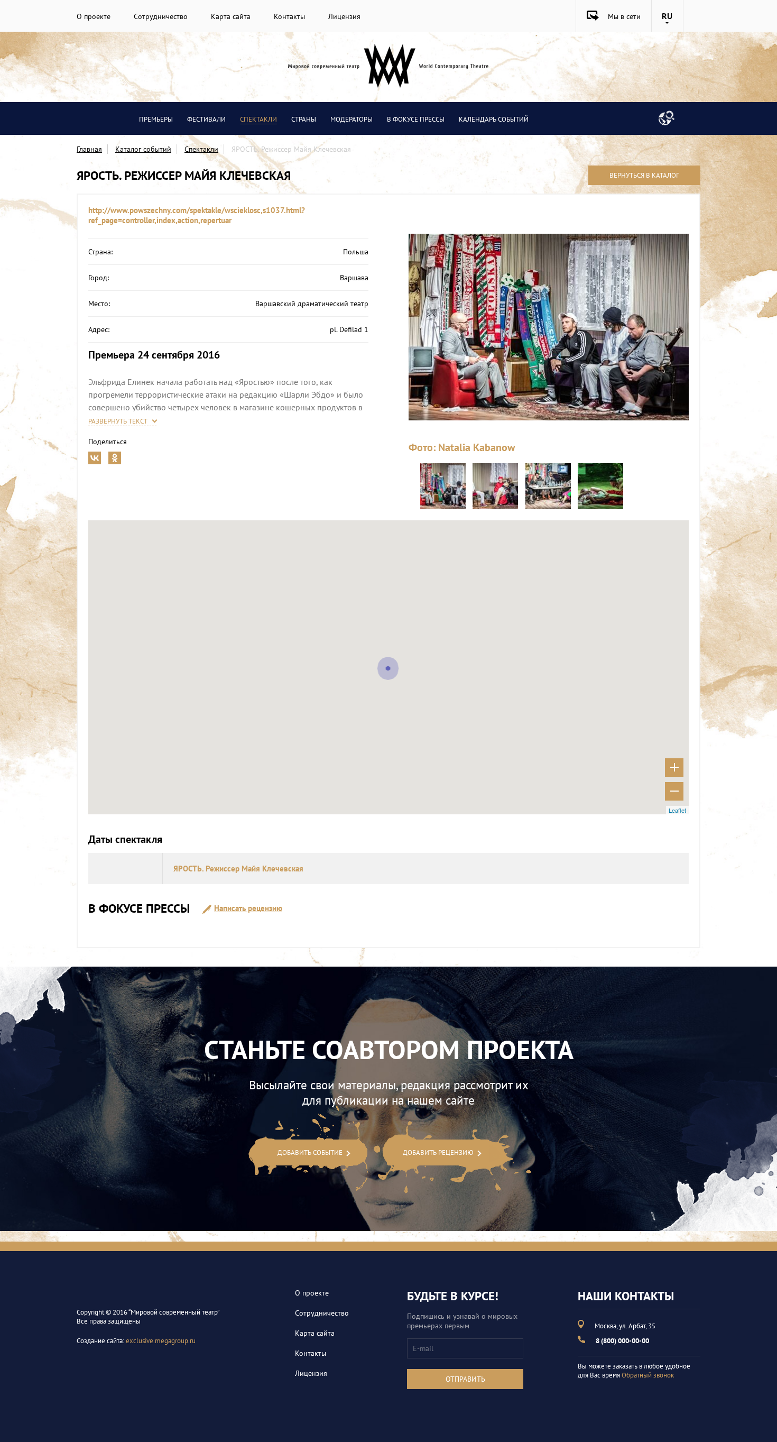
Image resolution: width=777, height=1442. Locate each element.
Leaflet (677, 810)
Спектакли (258, 119)
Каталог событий (143, 149)
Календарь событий (494, 119)
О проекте (93, 16)
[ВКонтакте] (95, 455)
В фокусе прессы (416, 119)
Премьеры (156, 119)
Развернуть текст (117, 421)
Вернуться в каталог (644, 175)
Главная (89, 149)
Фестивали (206, 119)
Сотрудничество (161, 16)
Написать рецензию (248, 908)
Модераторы (351, 119)
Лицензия (344, 16)
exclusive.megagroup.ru (161, 1340)
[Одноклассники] (115, 455)
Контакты (289, 16)
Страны (303, 119)
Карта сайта (231, 16)
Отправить (465, 1379)
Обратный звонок (648, 1375)
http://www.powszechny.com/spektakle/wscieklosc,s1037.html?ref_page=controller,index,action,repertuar (196, 215)
